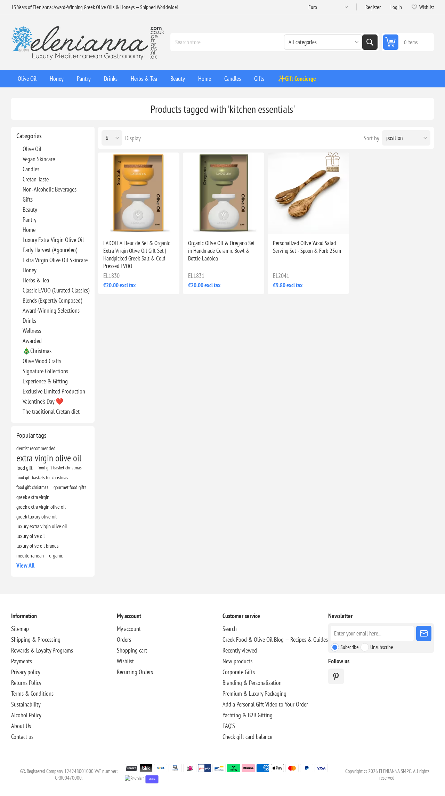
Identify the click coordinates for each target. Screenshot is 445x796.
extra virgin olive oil (48, 458)
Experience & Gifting (45, 381)
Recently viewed (239, 650)
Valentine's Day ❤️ (43, 401)
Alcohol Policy (26, 715)
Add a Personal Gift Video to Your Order (265, 704)
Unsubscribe (381, 646)
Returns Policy (26, 683)
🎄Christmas (37, 351)
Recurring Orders (135, 672)
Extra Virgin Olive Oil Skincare (55, 260)
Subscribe (349, 646)
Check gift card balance (247, 737)
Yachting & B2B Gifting (247, 715)
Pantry (30, 220)
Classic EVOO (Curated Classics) (56, 290)
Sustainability (26, 704)
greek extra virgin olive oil (41, 506)
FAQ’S (228, 726)
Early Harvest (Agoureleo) (50, 250)
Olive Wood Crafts (42, 361)
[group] (138, 193)
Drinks (29, 321)
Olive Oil (32, 149)
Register (373, 6)
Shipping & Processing (35, 639)
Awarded (32, 341)
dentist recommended (36, 448)
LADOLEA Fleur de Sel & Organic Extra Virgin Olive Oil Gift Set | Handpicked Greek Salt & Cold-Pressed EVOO (136, 254)
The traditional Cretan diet (51, 411)
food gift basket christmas (60, 467)
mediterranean (30, 555)
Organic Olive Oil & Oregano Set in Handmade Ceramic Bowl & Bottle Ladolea (221, 250)
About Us (21, 726)
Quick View (124, 223)
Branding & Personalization (252, 683)
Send (423, 633)
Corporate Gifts (238, 672)
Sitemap (20, 629)
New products (237, 661)
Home (29, 230)
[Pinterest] (336, 676)
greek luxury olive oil (36, 516)
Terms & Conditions (32, 693)
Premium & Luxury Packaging (254, 693)
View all (25, 565)
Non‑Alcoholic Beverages (49, 189)
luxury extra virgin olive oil (41, 526)
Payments (21, 661)
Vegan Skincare (39, 159)
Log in (396, 6)
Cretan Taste (36, 179)
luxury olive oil (30, 535)
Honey (30, 270)
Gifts (28, 199)
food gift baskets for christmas (42, 477)
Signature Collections (45, 371)
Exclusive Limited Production (54, 391)
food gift (24, 467)
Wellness (32, 331)
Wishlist (125, 661)
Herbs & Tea (36, 280)
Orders (124, 639)
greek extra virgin (32, 496)
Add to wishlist (109, 223)
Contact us (22, 737)
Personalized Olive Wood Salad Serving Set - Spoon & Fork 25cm (307, 247)
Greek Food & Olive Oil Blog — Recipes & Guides (275, 639)
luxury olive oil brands (37, 545)
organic (56, 555)
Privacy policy (25, 672)
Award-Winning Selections (51, 310)
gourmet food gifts (70, 487)
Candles (31, 169)
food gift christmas (32, 487)
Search (370, 42)
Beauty (30, 209)
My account (129, 629)
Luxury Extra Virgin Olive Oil (53, 240)
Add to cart (153, 222)
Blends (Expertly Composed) (52, 300)
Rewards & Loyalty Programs (42, 650)
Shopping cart (132, 650)
